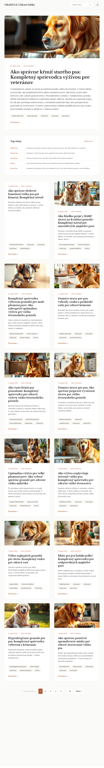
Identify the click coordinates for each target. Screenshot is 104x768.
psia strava (14, 158)
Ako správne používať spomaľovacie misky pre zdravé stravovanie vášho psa (74, 643)
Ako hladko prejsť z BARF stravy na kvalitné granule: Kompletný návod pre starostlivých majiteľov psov (76, 221)
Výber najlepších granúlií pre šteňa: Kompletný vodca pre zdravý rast (26, 559)
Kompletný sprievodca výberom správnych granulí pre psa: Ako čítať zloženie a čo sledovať (56, 148)
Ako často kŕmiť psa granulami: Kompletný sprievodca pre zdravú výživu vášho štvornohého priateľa (25, 394)
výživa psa (14, 148)
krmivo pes (14, 153)
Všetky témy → (89, 141)
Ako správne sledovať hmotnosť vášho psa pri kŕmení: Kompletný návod (25, 194)
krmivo (12, 163)
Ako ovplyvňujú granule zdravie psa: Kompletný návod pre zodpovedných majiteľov (53, 163)
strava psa (13, 168)
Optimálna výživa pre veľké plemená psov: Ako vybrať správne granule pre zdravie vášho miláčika (27, 478)
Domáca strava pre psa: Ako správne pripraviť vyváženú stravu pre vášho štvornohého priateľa (76, 392)
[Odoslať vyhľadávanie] (90, 4)
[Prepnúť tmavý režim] (97, 5)
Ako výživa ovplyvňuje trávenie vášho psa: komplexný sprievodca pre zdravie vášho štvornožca (76, 478)
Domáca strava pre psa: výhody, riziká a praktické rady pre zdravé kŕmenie (75, 302)
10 (70, 691)
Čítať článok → (15, 122)
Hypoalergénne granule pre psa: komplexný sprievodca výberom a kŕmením (26, 641)
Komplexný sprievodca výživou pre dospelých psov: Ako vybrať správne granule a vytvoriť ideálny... (59, 168)
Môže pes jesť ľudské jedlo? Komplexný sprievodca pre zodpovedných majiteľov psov (76, 560)
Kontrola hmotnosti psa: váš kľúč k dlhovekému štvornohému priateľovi (50, 158)
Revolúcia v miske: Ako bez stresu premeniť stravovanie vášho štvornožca (51, 153)
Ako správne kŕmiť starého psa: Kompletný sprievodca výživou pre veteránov (50, 77)
